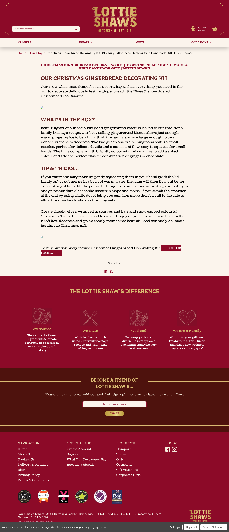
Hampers (25, 42)
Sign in (201, 27)
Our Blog (36, 53)
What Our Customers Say (87, 459)
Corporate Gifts (128, 475)
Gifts (140, 42)
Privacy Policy (29, 475)
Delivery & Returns (33, 464)
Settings (175, 527)
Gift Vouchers (127, 469)
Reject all (191, 527)
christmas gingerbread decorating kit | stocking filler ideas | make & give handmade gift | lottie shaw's (119, 53)
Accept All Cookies (213, 527)
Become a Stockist (81, 464)
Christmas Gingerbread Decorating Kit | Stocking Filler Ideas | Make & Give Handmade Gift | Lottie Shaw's (114, 67)
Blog (21, 469)
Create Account (79, 449)
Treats (84, 42)
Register (201, 30)
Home (22, 53)
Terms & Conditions (33, 480)
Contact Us (26, 459)
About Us (25, 454)
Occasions (200, 42)
